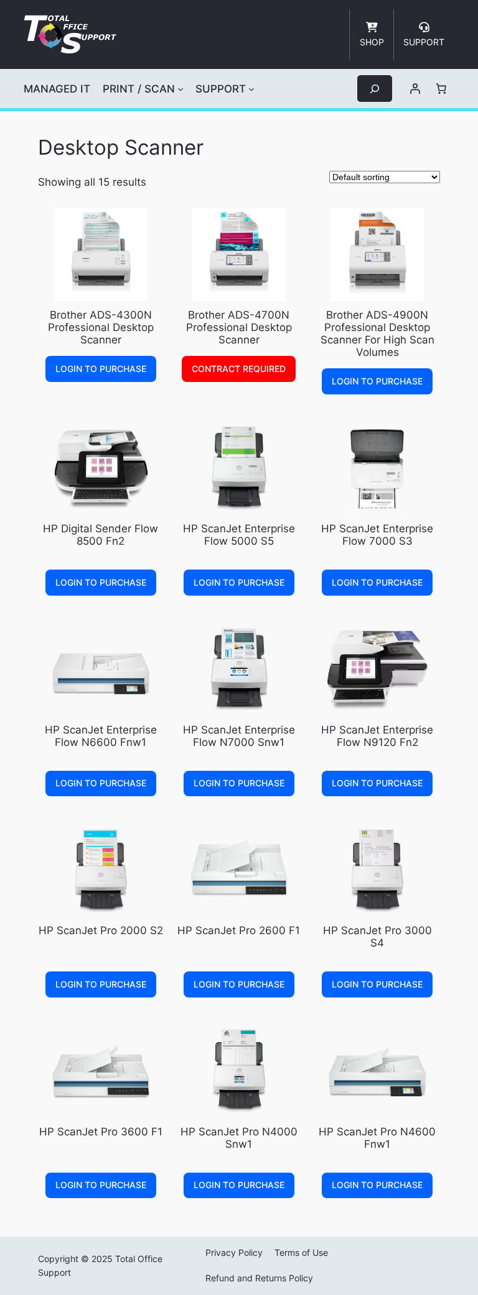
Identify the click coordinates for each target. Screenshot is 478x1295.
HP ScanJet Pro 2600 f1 (238, 930)
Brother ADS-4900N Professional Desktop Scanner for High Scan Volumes (377, 333)
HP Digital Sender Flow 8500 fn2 (100, 534)
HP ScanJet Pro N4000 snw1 (239, 1137)
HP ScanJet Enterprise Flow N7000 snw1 (239, 736)
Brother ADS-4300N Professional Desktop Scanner (101, 327)
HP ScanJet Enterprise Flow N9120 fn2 (377, 736)
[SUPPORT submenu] (251, 89)
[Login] (415, 89)
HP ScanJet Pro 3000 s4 (377, 936)
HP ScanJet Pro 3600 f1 (100, 1131)
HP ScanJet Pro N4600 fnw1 (377, 1137)
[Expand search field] (374, 88)
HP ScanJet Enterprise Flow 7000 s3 (377, 534)
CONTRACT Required (239, 368)
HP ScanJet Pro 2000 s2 (101, 930)
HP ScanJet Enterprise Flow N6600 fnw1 (101, 736)
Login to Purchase (100, 368)
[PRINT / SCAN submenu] (180, 89)
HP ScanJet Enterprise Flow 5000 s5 (239, 534)
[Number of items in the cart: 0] (441, 89)
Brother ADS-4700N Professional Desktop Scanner (239, 327)
